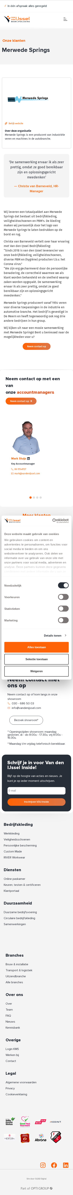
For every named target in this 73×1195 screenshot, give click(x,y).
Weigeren (36, 671)
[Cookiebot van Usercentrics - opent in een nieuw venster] (52, 520)
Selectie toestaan (36, 659)
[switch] (63, 597)
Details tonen (52, 635)
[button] (30, 497)
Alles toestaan (36, 647)
